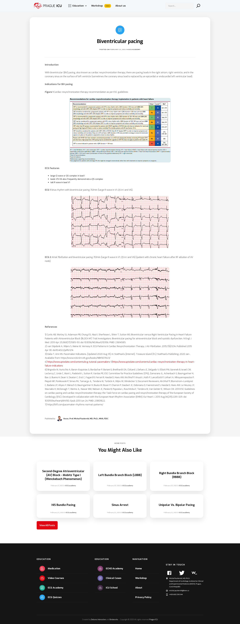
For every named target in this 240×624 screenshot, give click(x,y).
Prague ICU (153, 619)
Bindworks (114, 619)
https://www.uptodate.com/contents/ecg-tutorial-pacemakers (78, 361)
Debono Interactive (98, 619)
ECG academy (134, 49)
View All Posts (47, 525)
